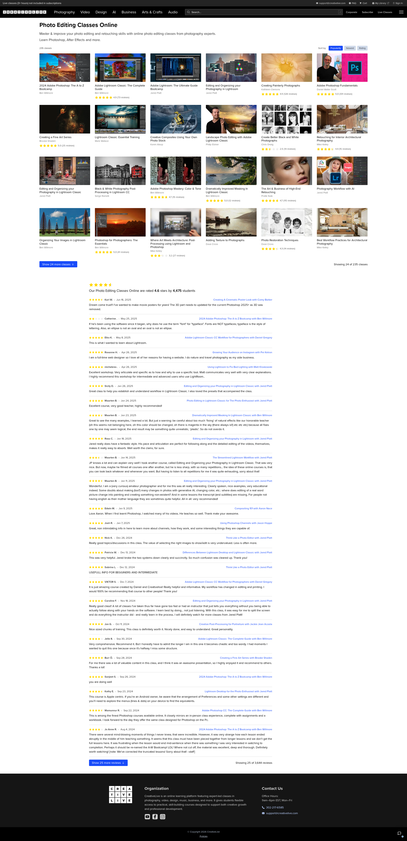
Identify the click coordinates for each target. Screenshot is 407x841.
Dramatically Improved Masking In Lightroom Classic (227, 190)
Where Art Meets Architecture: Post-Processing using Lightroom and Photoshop (172, 243)
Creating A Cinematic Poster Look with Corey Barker (242, 299)
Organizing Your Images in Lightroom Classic (62, 242)
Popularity (336, 48)
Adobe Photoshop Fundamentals (337, 85)
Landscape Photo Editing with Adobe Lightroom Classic (229, 139)
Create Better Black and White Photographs (280, 139)
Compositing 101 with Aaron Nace (253, 508)
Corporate (351, 12)
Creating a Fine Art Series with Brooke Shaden (246, 657)
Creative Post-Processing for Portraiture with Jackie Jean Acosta (235, 624)
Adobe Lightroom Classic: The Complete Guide (120, 87)
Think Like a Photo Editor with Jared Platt (249, 537)
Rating (362, 48)
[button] (399, 833)
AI (114, 12)
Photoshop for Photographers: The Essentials (116, 242)
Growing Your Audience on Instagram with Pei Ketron (242, 352)
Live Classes (385, 12)
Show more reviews (107, 763)
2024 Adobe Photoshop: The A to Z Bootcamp (61, 87)
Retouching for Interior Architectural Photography (339, 139)
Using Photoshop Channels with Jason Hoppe (246, 523)
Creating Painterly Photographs (280, 85)
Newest (350, 48)
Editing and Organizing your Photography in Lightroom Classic (60, 190)
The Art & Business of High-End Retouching (280, 190)
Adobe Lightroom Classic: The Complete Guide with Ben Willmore (235, 638)
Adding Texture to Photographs (225, 240)
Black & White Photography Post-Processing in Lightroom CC (115, 190)
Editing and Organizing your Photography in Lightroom (223, 87)
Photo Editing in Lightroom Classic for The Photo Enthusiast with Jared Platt (229, 400)
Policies (203, 836)
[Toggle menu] (401, 12)
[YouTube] (147, 817)
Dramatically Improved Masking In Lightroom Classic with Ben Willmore (232, 415)
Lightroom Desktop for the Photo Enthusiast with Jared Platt (238, 691)
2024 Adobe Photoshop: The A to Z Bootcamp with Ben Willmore (235, 318)
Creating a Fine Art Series (55, 137)
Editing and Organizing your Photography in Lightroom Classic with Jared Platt (228, 386)
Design (101, 12)
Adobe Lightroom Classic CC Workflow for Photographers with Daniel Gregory (228, 337)
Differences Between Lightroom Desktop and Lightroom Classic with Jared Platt (227, 552)
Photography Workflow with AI (335, 189)
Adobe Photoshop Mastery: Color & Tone (175, 189)
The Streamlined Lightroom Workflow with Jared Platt (242, 457)
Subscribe (367, 12)
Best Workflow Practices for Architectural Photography (342, 242)
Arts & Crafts (152, 12)
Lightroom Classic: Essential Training (117, 137)
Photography (64, 12)
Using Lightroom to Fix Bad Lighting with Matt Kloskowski (240, 366)
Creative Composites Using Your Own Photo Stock (173, 139)
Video (85, 12)
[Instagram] (163, 817)
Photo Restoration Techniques (279, 240)
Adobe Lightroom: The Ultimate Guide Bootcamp (174, 87)
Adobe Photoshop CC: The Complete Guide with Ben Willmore (237, 710)
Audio (173, 12)
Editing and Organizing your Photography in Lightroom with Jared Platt (232, 438)
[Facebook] (155, 817)
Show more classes (56, 264)
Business (129, 12)
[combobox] (264, 12)
